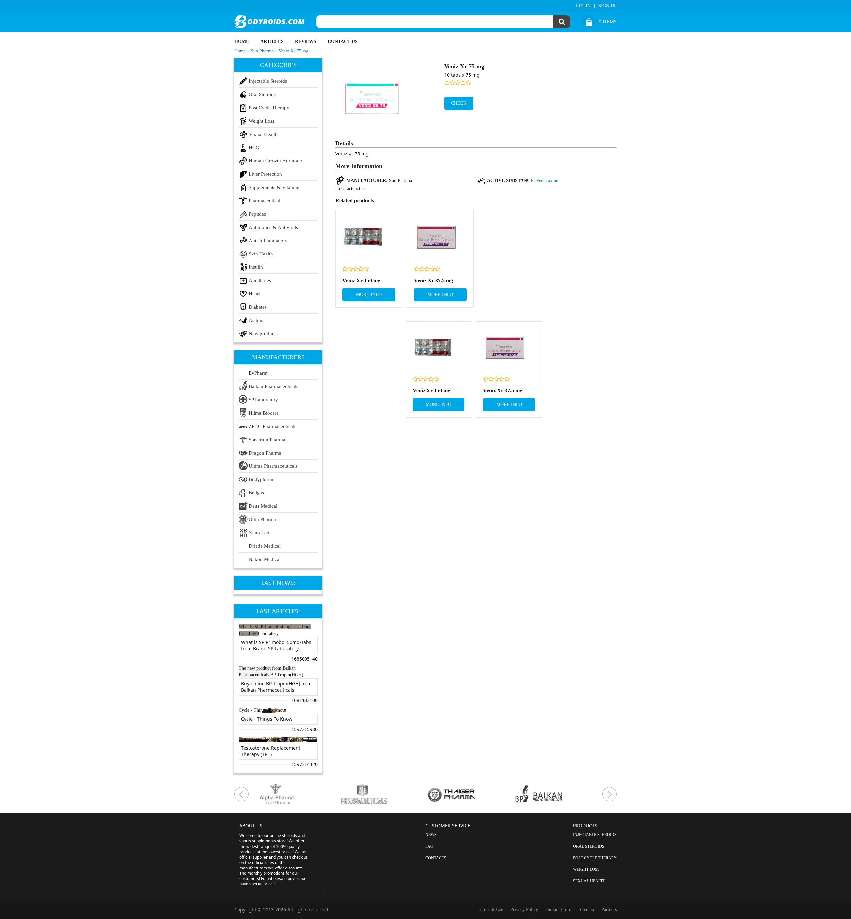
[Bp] (557, 794)
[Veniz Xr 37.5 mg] (436, 237)
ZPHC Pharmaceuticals (272, 426)
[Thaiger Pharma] (469, 794)
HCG (254, 147)
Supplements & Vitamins (274, 187)
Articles (272, 41)
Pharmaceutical (264, 200)
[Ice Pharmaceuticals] (382, 794)
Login (583, 5)
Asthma (257, 320)
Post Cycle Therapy (269, 107)
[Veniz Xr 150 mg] (364, 237)
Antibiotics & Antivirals (273, 227)
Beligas (256, 492)
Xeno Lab (259, 532)
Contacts (436, 858)
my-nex (609, 794)
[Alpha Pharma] (294, 794)
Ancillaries (260, 280)
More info (369, 294)
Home (241, 41)
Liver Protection (265, 174)
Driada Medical (265, 546)
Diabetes (258, 307)
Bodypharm (261, 479)
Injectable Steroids (268, 81)
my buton (241, 794)
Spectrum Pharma (267, 439)
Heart (254, 293)
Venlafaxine (547, 180)
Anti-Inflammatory (268, 240)
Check (459, 103)
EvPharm (258, 373)
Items (608, 22)
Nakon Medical (265, 559)
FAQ (429, 846)
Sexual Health (263, 134)
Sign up (607, 5)
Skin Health (261, 253)
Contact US (343, 41)
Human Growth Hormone (275, 160)
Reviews (305, 41)
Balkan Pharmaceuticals (273, 386)
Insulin (256, 267)
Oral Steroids (262, 94)
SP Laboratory (263, 399)
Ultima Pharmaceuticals (273, 466)
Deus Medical (263, 506)
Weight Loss (261, 121)
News (431, 834)
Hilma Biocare (264, 413)
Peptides (257, 214)
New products (263, 333)
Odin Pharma (262, 519)
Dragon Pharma (265, 453)
